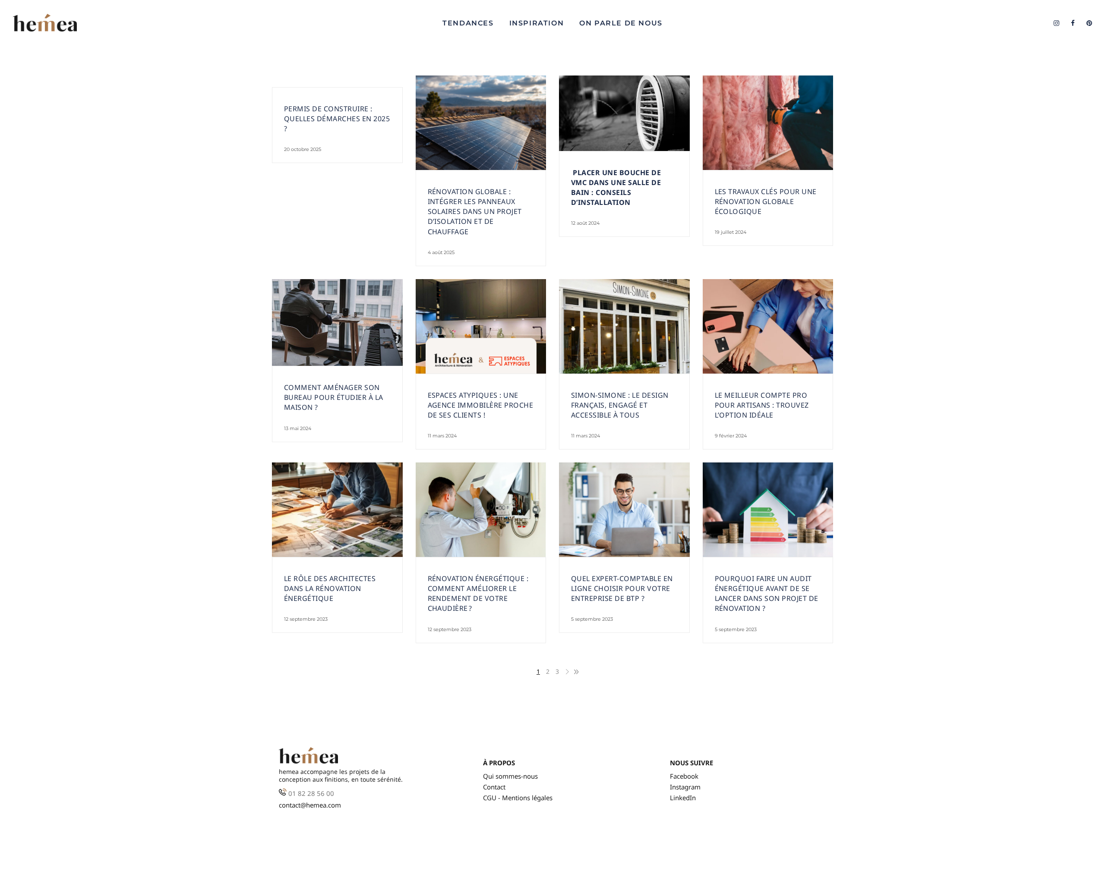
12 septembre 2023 (306, 619)
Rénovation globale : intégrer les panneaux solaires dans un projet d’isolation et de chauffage (475, 211)
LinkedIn (683, 798)
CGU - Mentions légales (517, 798)
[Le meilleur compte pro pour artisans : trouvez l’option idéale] (768, 326)
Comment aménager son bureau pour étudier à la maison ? (333, 397)
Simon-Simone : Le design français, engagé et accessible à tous (620, 405)
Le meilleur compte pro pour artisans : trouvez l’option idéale (762, 405)
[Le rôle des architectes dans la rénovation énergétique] (337, 509)
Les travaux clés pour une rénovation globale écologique (766, 201)
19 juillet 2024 (730, 232)
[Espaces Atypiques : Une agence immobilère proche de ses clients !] (481, 326)
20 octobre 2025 (302, 149)
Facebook (684, 776)
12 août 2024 (585, 223)
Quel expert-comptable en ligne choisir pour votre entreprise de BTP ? (622, 588)
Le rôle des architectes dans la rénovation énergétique (330, 588)
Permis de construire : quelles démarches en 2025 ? (337, 118)
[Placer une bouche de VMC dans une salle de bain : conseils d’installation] (624, 113)
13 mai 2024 (297, 428)
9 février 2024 (731, 436)
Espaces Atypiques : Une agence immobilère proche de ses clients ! (481, 405)
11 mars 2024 (442, 436)
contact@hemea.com (310, 805)
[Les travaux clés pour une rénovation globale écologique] (768, 122)
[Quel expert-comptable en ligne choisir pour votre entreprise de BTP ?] (624, 509)
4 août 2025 (441, 252)
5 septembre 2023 (592, 619)
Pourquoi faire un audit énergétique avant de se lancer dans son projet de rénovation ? (766, 593)
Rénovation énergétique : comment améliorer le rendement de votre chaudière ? (478, 593)
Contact (494, 787)
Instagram (685, 787)
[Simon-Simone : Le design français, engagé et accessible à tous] (624, 326)
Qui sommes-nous (510, 776)
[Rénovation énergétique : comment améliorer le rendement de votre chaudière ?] (481, 509)
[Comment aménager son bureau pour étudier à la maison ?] (337, 322)
